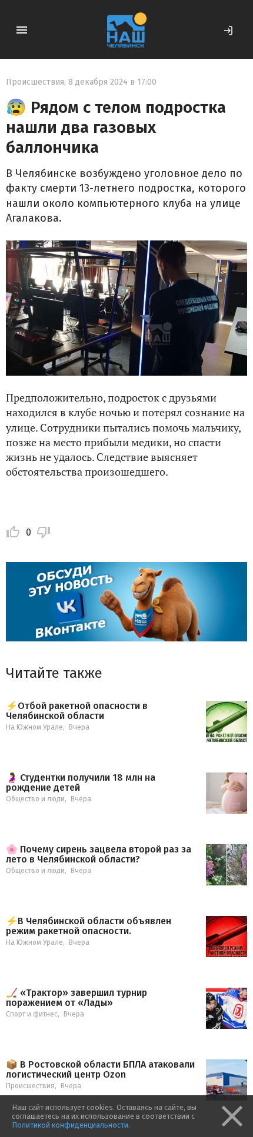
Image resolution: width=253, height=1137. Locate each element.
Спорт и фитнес (32, 1014)
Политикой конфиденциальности (70, 1125)
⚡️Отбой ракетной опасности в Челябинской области (77, 711)
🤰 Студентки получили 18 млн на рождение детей (80, 783)
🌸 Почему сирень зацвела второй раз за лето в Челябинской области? (98, 854)
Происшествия (35, 82)
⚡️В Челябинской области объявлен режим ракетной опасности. (88, 926)
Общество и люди (35, 799)
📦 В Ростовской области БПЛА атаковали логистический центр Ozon (100, 1069)
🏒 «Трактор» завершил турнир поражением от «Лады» (76, 998)
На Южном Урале (34, 727)
